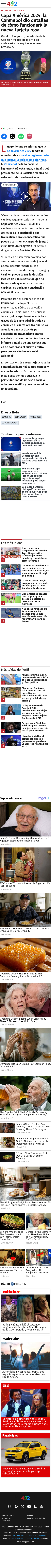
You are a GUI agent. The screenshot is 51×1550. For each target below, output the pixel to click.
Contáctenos (7, 1518)
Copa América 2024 (19, 151)
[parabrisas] (25, 1436)
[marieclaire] (25, 1339)
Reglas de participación (36, 1518)
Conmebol (11, 164)
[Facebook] (16, 1507)
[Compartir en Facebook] (4, 136)
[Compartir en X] (12, 136)
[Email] (29, 136)
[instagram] (9, 1507)
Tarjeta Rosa (35, 417)
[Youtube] (29, 1506)
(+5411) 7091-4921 (18, 1539)
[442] (25, 1498)
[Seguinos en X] (22, 1507)
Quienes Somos (8, 1516)
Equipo (30, 1516)
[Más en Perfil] (18, 1284)
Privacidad (6, 1521)
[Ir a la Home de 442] (12, 5)
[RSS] (35, 1506)
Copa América (20, 417)
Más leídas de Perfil (15, 670)
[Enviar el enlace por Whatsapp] (21, 136)
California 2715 (18, 1536)
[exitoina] (25, 1292)
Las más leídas (11, 543)
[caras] (25, 1386)
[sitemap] (41, 1506)
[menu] (3, 3)
